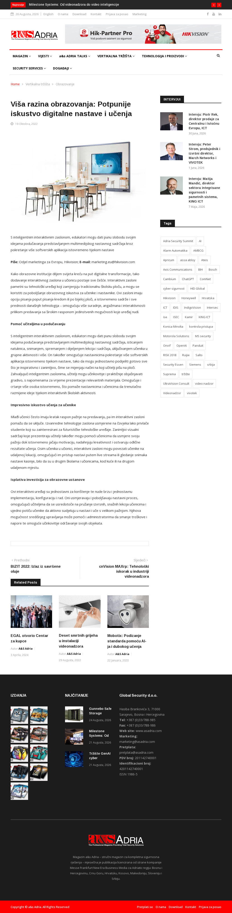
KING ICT (204, 317)
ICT (165, 307)
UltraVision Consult (176, 383)
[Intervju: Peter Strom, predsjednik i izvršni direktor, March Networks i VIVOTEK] (172, 152)
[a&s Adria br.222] (19, 741)
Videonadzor (172, 393)
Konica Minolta (173, 326)
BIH (200, 269)
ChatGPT (188, 279)
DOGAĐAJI (61, 68)
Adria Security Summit (178, 241)
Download (79, 14)
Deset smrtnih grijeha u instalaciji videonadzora (78, 641)
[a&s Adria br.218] (19, 779)
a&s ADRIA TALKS (73, 56)
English (48, 14)
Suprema (169, 374)
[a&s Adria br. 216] (19, 798)
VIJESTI (44, 56)
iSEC (176, 317)
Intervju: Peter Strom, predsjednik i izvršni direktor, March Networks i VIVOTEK (204, 153)
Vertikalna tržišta (38, 84)
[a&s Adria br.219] (39, 760)
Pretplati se (145, 907)
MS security (203, 336)
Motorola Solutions (176, 336)
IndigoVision (192, 307)
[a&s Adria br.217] (39, 779)
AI (200, 241)
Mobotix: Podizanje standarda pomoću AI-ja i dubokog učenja (126, 641)
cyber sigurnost (173, 288)
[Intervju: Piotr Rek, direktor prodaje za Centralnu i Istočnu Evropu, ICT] (172, 122)
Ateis (204, 260)
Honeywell (188, 298)
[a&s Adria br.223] (39, 722)
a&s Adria (26, 649)
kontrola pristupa (201, 326)
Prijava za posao (117, 14)
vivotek (192, 393)
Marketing (140, 14)
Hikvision (169, 298)
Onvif (167, 345)
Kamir (189, 317)
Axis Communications (177, 269)
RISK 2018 (169, 355)
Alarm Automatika (175, 250)
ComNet (205, 279)
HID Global (197, 288)
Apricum (168, 260)
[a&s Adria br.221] (39, 741)
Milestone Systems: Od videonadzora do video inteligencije (74, 4)
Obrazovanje (65, 84)
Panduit (198, 345)
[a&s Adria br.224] (19, 722)
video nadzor (204, 383)
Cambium (169, 279)
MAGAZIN (21, 56)
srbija (211, 364)
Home (15, 84)
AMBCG (198, 250)
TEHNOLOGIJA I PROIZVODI (163, 56)
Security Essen (173, 364)
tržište (186, 374)
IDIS (175, 307)
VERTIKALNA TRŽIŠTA (115, 56)
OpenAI (181, 345)
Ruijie (186, 355)
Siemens (195, 364)
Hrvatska (208, 298)
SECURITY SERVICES (28, 68)
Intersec (212, 307)
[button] (213, 5)
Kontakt (96, 14)
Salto (199, 355)
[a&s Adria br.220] (19, 760)
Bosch (213, 269)
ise (165, 317)
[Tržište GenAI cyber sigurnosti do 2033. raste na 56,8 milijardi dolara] (75, 760)
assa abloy (187, 260)
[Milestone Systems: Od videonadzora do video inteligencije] (75, 737)
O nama (63, 14)
